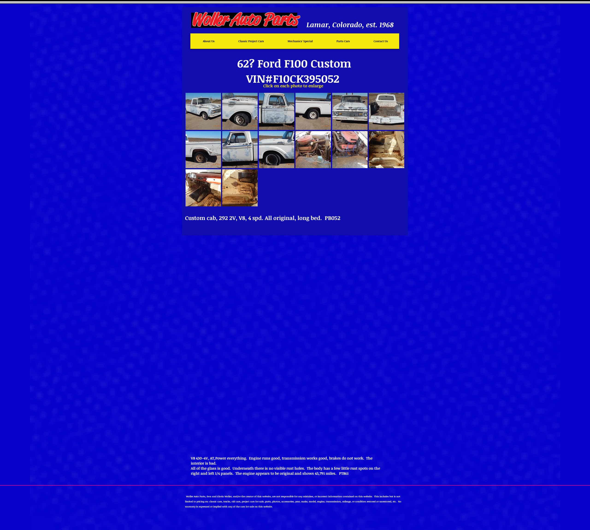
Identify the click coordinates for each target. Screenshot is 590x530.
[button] (203, 111)
